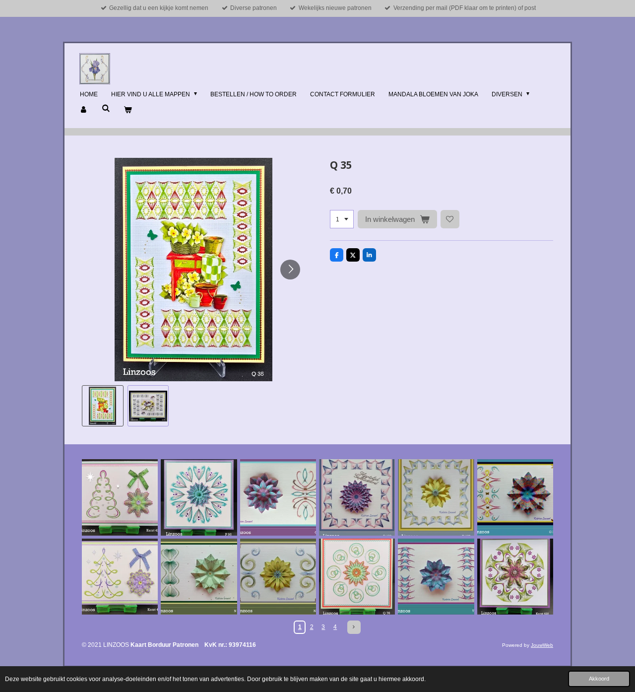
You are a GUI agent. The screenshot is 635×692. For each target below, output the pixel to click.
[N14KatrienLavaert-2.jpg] (198, 576)
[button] (103, 406)
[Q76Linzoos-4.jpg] (357, 576)
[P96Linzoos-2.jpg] (198, 497)
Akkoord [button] (599, 679)
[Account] (84, 110)
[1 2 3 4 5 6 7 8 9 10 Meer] (342, 219)
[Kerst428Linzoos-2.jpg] (515, 576)
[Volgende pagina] (354, 627)
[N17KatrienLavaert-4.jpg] (278, 576)
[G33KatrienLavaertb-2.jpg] (515, 497)
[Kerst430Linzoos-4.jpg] (119, 576)
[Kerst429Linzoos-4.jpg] (119, 497)
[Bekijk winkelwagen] (127, 110)
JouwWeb (542, 645)
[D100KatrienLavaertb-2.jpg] (357, 497)
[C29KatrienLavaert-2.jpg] (278, 497)
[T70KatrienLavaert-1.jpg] (435, 576)
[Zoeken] (106, 108)
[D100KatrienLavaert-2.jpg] (435, 497)
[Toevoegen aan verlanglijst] (450, 219)
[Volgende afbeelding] (290, 269)
